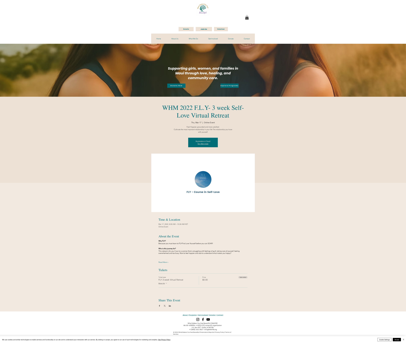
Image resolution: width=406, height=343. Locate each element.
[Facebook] (203, 319)
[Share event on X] (165, 306)
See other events (203, 144)
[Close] (403, 339)
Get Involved (203, 315)
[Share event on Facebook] (159, 306)
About (185, 315)
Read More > (163, 262)
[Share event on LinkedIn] (170, 306)
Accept (397, 340)
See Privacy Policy (164, 340)
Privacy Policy (219, 332)
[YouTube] (208, 319)
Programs (193, 315)
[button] (247, 17)
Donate (212, 315)
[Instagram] (198, 319)
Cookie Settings (384, 340)
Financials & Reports (207, 332)
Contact (220, 315)
